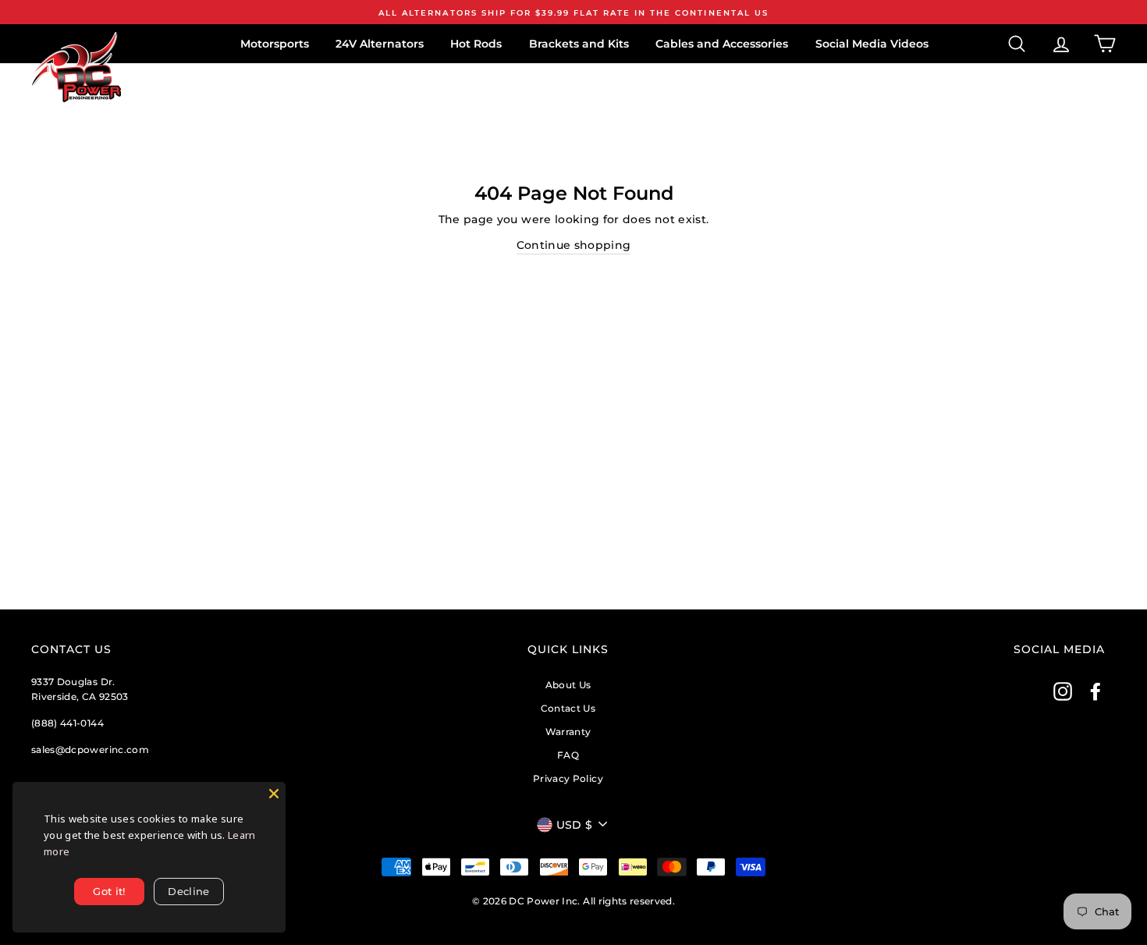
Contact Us (568, 708)
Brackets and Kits (579, 44)
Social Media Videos (872, 44)
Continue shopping (574, 245)
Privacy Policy (568, 778)
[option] (573, 12)
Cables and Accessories (721, 44)
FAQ (568, 755)
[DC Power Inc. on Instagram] (1062, 691)
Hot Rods (476, 44)
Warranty (568, 731)
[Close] (274, 793)
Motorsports (274, 44)
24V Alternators (380, 44)
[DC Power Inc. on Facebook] (1095, 691)
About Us (568, 685)
